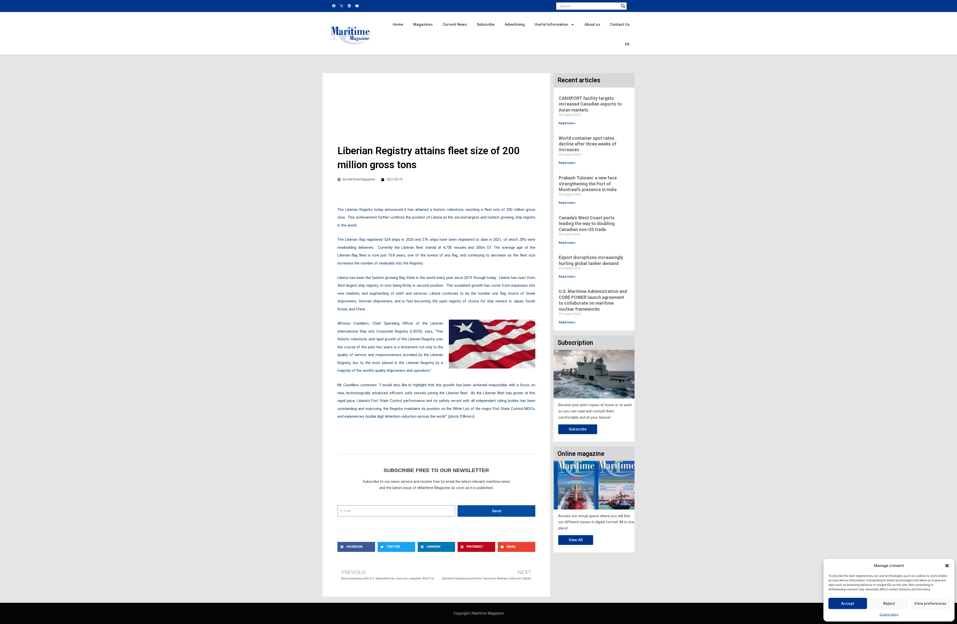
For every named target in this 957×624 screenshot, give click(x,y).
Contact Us (620, 24)
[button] (947, 565)
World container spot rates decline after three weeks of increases (587, 143)
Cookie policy (889, 614)
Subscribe (486, 24)
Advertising (515, 24)
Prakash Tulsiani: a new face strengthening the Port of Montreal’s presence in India (588, 183)
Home (398, 24)
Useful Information (551, 24)
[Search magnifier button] (623, 5)
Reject (889, 603)
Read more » (567, 123)
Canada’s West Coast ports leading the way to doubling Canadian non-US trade (587, 223)
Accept (847, 603)
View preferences (930, 603)
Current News (455, 24)
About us (592, 24)
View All (576, 540)
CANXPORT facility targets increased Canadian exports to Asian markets (590, 104)
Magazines (423, 24)
